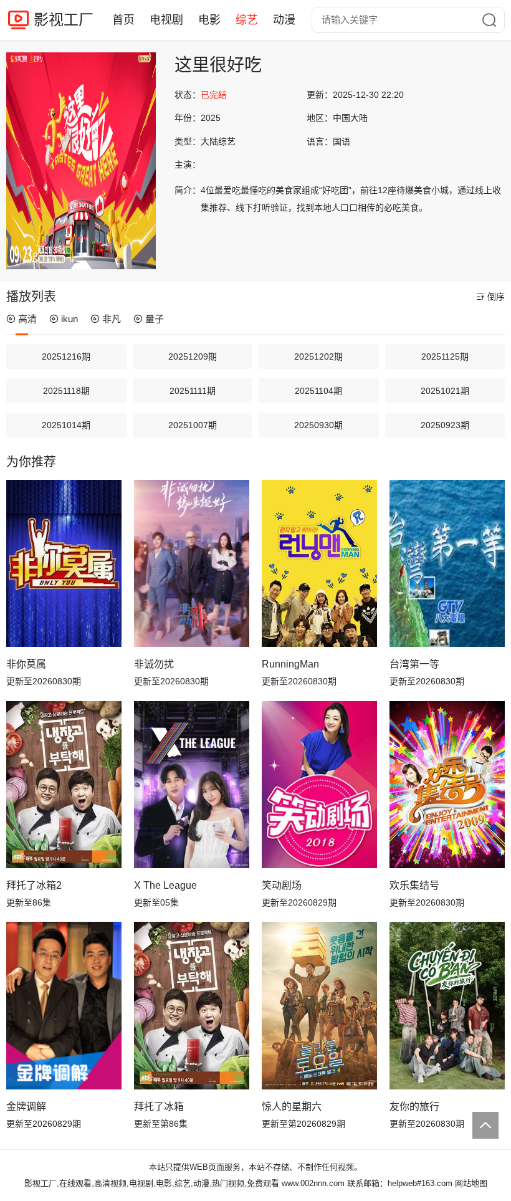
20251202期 (318, 356)
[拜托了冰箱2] (64, 784)
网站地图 (471, 1183)
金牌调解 (26, 1106)
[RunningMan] (319, 563)
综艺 (247, 20)
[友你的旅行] (447, 1005)
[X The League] (191, 784)
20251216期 (66, 356)
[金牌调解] (64, 1005)
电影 (209, 20)
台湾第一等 (414, 664)
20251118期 (66, 391)
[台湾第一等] (447, 563)
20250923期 (445, 425)
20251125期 (445, 356)
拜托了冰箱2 (34, 885)
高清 (27, 318)
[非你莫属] (64, 563)
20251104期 (318, 391)
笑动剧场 (282, 885)
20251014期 (66, 425)
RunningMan (290, 664)
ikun (69, 318)
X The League (165, 885)
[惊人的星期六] (319, 1005)
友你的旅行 (414, 1106)
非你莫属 (26, 664)
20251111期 (193, 391)
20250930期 (318, 425)
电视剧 (166, 20)
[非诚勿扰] (191, 563)
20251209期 (192, 356)
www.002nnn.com (313, 1183)
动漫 (284, 20)
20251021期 (445, 391)
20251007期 (192, 425)
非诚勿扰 (154, 664)
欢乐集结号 (414, 885)
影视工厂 (63, 19)
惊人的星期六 (292, 1106)
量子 (154, 318)
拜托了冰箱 (159, 1106)
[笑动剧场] (319, 784)
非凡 (111, 318)
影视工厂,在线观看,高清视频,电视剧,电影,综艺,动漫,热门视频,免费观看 (151, 1183)
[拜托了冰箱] (191, 1005)
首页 (123, 20)
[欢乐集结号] (447, 784)
